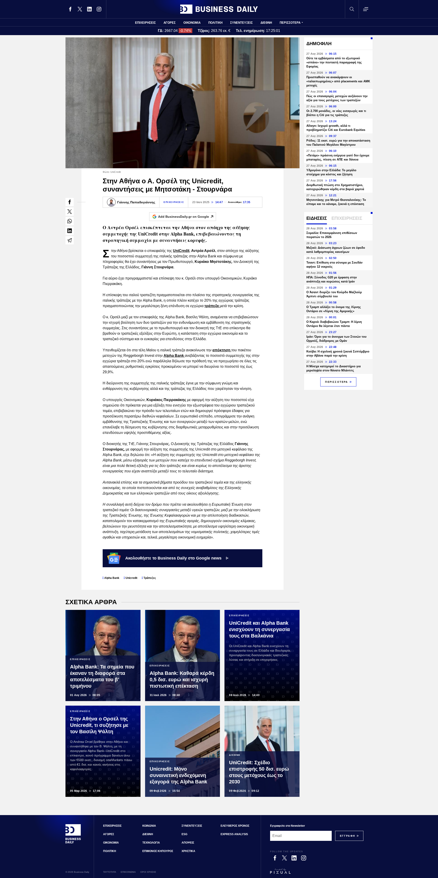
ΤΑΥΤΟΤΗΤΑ (109, 872)
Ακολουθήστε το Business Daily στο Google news (173, 558)
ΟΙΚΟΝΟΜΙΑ (192, 22)
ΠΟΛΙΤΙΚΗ (215, 22)
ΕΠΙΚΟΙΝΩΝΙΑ (128, 872)
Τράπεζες (149, 578)
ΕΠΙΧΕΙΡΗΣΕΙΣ (145, 22)
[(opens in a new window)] (70, 9)
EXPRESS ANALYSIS (234, 834)
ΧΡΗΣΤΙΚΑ (188, 851)
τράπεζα (212, 306)
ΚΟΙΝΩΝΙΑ (149, 825)
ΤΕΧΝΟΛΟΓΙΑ (151, 842)
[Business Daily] (219, 9)
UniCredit (181, 251)
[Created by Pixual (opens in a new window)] (317, 873)
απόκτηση (221, 350)
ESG (184, 834)
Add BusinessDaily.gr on (183, 216)
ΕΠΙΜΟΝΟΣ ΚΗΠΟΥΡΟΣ (157, 851)
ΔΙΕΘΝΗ (266, 22)
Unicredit (131, 578)
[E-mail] (69, 240)
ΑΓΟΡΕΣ (170, 22)
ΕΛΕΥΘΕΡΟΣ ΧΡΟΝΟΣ (235, 825)
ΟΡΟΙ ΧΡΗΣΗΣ (148, 872)
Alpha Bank (174, 355)
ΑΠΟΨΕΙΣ (188, 842)
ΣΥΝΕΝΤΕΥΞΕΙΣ (241, 22)
